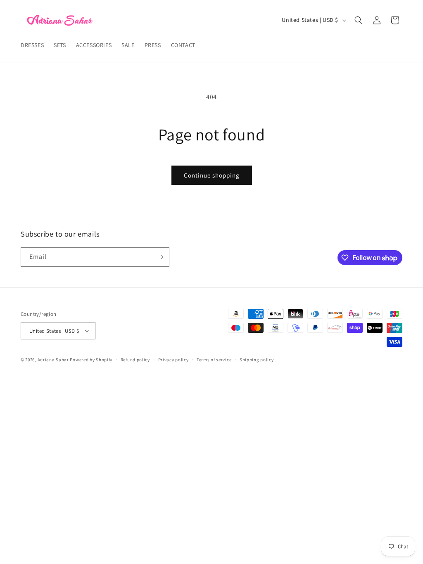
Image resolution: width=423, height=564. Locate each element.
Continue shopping (212, 175)
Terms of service (214, 360)
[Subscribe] (160, 257)
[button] (358, 20)
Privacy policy (173, 360)
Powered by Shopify (91, 360)
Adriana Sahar (53, 360)
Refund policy (135, 360)
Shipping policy (257, 360)
